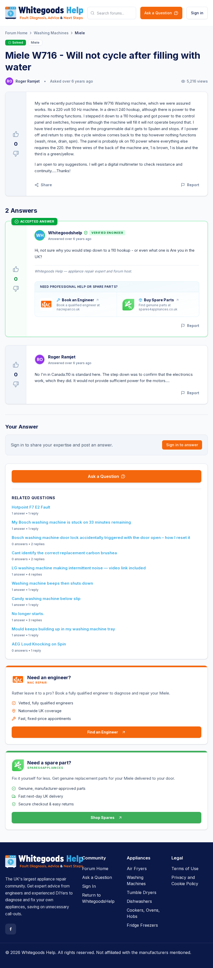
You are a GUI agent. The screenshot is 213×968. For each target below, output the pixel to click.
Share (46, 185)
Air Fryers (137, 868)
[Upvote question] (16, 134)
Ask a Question (158, 13)
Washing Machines (51, 33)
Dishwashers (139, 901)
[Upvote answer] (16, 269)
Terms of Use (184, 868)
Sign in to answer (182, 445)
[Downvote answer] (16, 289)
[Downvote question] (16, 154)
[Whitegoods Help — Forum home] (44, 13)
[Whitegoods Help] (44, 864)
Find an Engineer (102, 732)
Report (193, 185)
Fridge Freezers (142, 925)
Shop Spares (103, 817)
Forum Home (16, 33)
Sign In (89, 886)
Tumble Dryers (141, 892)
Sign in (197, 13)
